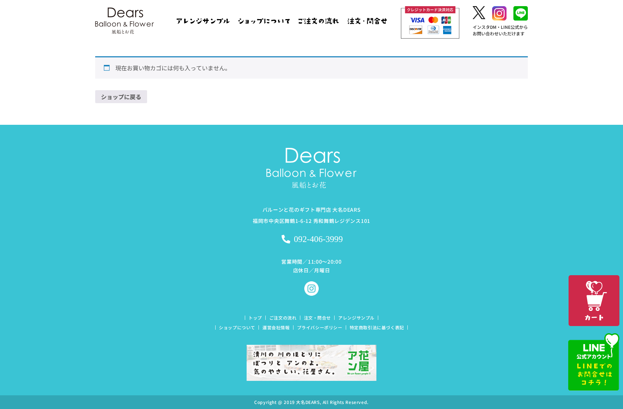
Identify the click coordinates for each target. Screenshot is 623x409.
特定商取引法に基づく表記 (377, 327)
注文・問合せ (317, 318)
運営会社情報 (276, 327)
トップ (255, 318)
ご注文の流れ (283, 318)
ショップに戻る (121, 96)
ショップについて (237, 327)
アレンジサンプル (356, 318)
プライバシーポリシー (320, 327)
